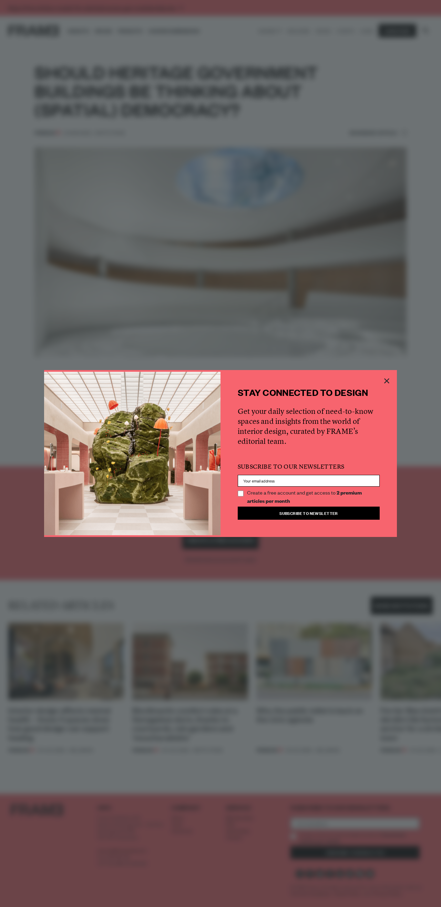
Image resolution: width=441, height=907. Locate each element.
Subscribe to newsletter (308, 513)
